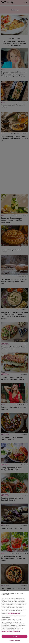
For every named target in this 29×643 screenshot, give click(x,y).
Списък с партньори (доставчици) (11, 631)
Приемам (14, 636)
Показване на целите (14, 640)
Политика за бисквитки (14, 613)
